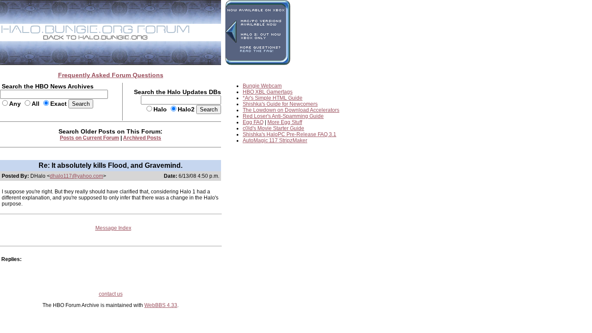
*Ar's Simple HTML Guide (273, 98)
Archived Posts (142, 138)
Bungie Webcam (262, 86)
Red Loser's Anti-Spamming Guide (283, 116)
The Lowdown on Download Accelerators (291, 110)
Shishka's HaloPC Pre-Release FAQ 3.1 (289, 134)
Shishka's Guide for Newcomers (280, 104)
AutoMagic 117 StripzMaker (275, 140)
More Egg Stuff (284, 122)
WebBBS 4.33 (160, 305)
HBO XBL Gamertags (268, 92)
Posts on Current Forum (89, 138)
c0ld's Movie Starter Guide (273, 128)
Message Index (113, 228)
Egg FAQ (253, 122)
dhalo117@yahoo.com (76, 176)
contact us (111, 294)
